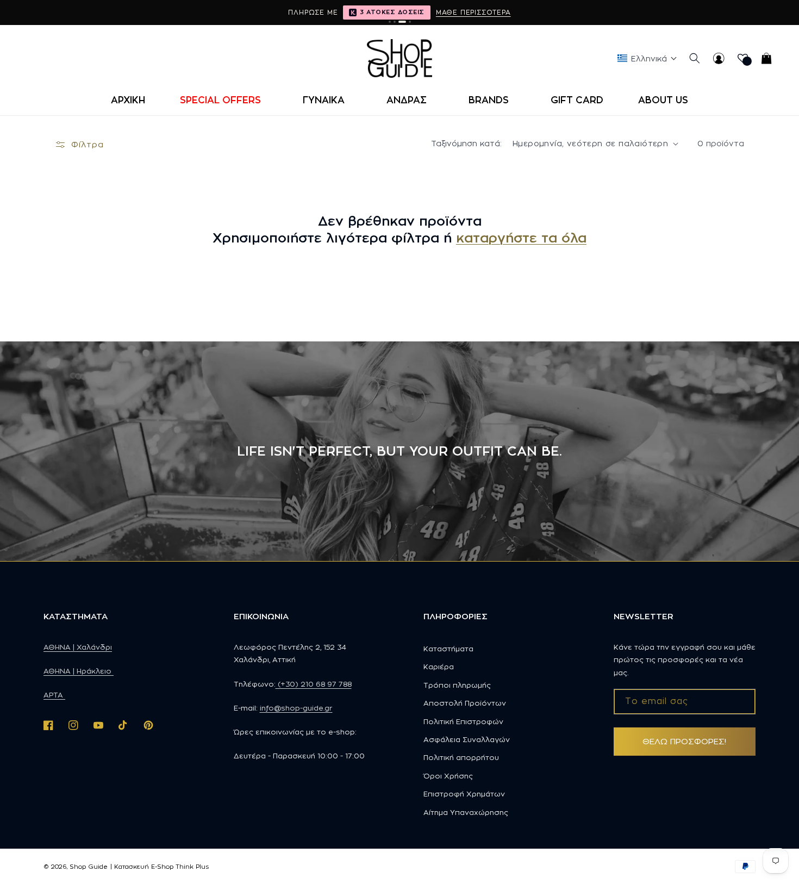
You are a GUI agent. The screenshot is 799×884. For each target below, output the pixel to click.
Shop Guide (89, 866)
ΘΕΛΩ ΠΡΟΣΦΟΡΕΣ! (684, 741)
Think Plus (192, 866)
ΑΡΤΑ (54, 695)
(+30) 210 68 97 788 (314, 684)
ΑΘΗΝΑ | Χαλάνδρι (77, 647)
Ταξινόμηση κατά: (466, 143)
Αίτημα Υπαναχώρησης (465, 812)
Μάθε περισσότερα (473, 12)
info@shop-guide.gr (296, 708)
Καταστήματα (448, 648)
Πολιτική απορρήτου (461, 757)
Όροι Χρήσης (448, 776)
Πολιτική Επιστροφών (463, 721)
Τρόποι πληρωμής (457, 685)
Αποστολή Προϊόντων (464, 703)
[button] (223, 100)
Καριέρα (438, 666)
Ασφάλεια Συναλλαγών (466, 739)
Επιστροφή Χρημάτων (464, 794)
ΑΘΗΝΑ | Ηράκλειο (78, 671)
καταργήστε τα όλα (521, 238)
